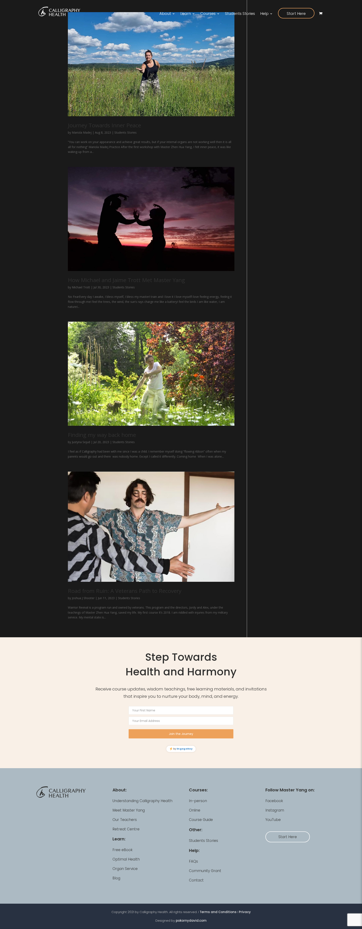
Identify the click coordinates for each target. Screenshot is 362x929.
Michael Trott (81, 287)
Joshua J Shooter (83, 598)
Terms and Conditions (218, 912)
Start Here (296, 13)
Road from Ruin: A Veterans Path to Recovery (124, 591)
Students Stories (240, 14)
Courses (208, 14)
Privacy (245, 912)
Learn (185, 14)
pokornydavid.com (191, 920)
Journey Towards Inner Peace (104, 125)
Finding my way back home (102, 435)
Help (264, 14)
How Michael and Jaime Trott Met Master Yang (126, 280)
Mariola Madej (82, 132)
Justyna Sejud (81, 442)
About (165, 14)
